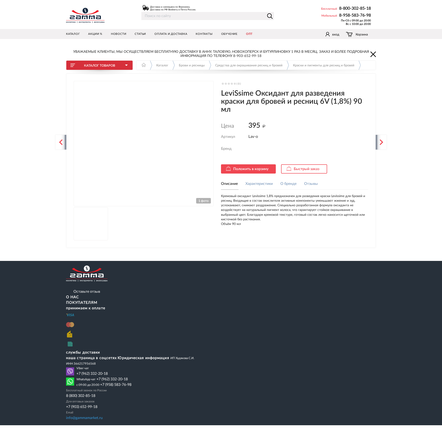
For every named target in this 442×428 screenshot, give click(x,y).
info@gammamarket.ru (84, 418)
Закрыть (372, 54)
